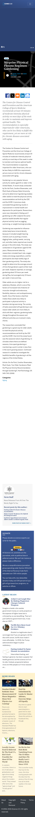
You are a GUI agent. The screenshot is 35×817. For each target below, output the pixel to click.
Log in (32, 47)
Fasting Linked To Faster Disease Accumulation (14, 510)
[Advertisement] (17, 27)
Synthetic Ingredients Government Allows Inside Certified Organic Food (16, 518)
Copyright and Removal (12, 802)
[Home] (8, 4)
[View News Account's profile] (7, 75)
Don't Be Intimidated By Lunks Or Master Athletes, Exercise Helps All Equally (26, 695)
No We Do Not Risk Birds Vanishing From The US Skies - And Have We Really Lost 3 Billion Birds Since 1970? (25, 755)
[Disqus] (17, 406)
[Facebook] (2, 47)
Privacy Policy (23, 801)
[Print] (27, 95)
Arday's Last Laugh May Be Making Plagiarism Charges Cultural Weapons (20, 602)
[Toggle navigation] (30, 4)
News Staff (17, 74)
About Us (3, 801)
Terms (31, 800)
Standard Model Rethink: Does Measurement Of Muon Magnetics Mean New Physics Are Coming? (9, 696)
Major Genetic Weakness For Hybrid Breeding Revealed (16, 514)
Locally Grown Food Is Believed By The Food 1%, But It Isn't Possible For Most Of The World (9, 754)
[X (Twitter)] (4, 47)
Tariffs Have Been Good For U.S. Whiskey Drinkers (20, 627)
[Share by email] (17, 95)
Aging (6, 58)
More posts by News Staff (21, 523)
